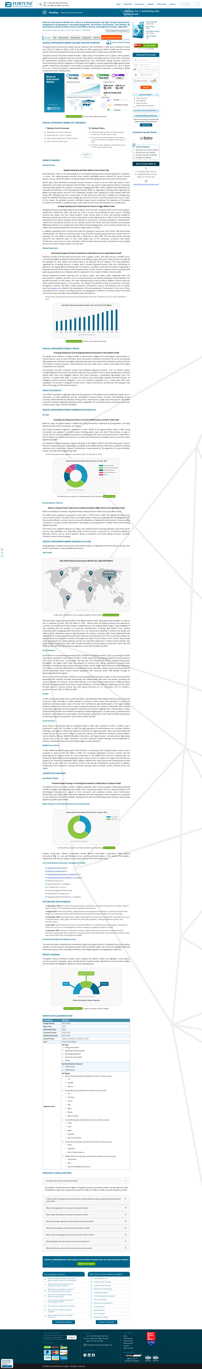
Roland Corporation (54, 871)
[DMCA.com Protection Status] (52, 1347)
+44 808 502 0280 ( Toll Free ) (147, 174)
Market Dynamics (141, 103)
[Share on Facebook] (2, 556)
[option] (146, 138)
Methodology (75, 38)
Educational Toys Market (145, 152)
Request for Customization (73, 1008)
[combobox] (135, 69)
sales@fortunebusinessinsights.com (146, 184)
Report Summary (141, 98)
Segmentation (63, 38)
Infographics (86, 38)
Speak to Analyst (109, 496)
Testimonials (128, 1338)
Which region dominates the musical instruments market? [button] (67, 1215)
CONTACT (172, 4)
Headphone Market (143, 157)
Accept (7, 1366)
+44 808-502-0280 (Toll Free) (58, 5)
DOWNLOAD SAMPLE (63, 1322)
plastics (55, 288)
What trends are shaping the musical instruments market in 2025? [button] (70, 1235)
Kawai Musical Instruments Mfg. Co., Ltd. (62, 877)
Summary (47, 38)
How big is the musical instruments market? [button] (62, 1181)
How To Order (128, 1348)
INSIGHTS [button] (151, 4)
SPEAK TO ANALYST (106, 1322)
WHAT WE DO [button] (139, 4)
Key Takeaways (141, 100)
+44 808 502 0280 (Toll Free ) (99, 1338)
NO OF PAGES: (151, 36)
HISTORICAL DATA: (153, 31)
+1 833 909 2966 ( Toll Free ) (147, 172)
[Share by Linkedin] (2, 549)
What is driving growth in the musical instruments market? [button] (67, 1208)
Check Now (146, 125)
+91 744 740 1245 (97, 1341)
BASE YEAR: (150, 27)
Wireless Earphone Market (146, 155)
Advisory (97, 38)
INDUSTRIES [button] (128, 4)
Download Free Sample (112, 38)
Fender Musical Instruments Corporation (62, 874)
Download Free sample (74, 116)
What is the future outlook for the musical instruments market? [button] (69, 1248)
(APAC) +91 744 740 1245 (146, 177)
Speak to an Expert (86, 1264)
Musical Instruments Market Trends (145, 107)
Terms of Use (128, 1341)
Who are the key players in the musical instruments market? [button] (68, 1228)
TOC (54, 38)
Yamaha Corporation (54, 868)
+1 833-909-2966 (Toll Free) (57, 3)
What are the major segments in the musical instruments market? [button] (69, 1221)
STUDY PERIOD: (151, 22)
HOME (119, 4)
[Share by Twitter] (2, 552)
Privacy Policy (128, 1343)
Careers (126, 1346)
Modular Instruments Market (147, 150)
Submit (146, 87)
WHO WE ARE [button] (161, 4)
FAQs (125, 1336)
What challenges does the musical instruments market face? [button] (67, 1241)
